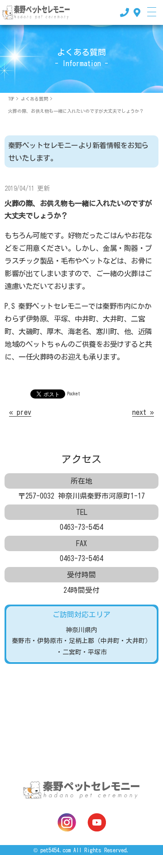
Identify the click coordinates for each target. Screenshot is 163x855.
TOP (11, 98)
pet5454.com (55, 850)
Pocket (73, 393)
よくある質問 (34, 98)
